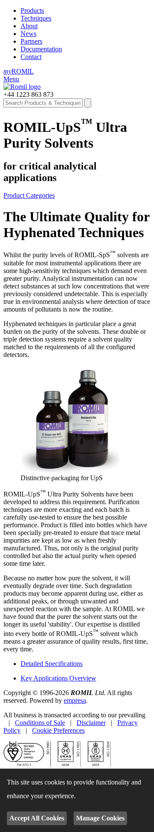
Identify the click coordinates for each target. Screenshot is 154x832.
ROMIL (18, 71)
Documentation (41, 49)
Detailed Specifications (52, 663)
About (29, 26)
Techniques (36, 18)
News (28, 33)
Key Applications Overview (58, 678)
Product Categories (29, 195)
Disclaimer (91, 722)
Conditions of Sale (40, 722)
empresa (75, 700)
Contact (31, 56)
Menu (11, 79)
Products (32, 10)
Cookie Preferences (58, 730)
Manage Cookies (100, 818)
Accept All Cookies (36, 818)
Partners (31, 41)
